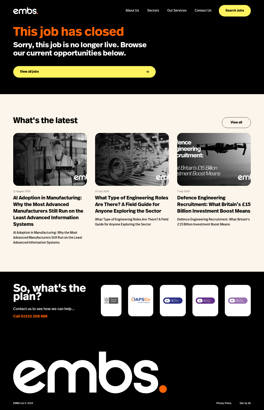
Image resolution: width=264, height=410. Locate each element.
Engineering (153, 22)
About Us (132, 10)
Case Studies (132, 26)
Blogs (132, 22)
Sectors (153, 10)
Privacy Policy (223, 403)
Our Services (176, 10)
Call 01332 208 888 (30, 317)
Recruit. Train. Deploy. (177, 22)
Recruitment (177, 26)
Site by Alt (245, 403)
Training (177, 36)
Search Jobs (234, 10)
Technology (153, 26)
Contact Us (203, 10)
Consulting (177, 31)
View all (236, 122)
